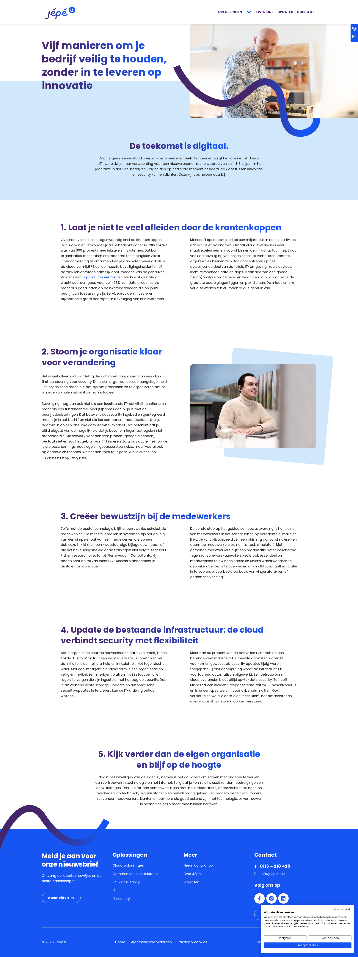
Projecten (191, 882)
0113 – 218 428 (275, 866)
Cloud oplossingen (128, 865)
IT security (121, 898)
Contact (305, 12)
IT (114, 890)
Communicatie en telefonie (135, 873)
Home (120, 942)
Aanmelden (58, 897)
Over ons (265, 12)
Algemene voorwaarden (151, 942)
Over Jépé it (193, 873)
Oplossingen (230, 12)
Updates (285, 12)
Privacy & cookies (192, 942)
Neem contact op (198, 865)
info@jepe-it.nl (273, 873)
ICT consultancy (126, 882)
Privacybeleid (342, 909)
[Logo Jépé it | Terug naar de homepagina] (60, 12)
